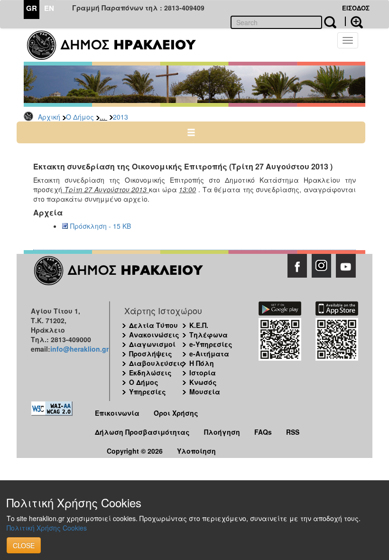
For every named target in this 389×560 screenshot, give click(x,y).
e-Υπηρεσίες (210, 344)
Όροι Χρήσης (176, 413)
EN (49, 8)
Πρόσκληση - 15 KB (100, 226)
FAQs (263, 432)
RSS (292, 432)
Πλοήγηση (222, 432)
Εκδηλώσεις (150, 372)
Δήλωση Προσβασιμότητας (142, 432)
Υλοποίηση (196, 451)
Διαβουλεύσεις (156, 363)
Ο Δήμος (80, 116)
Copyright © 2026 (135, 451)
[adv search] (354, 21)
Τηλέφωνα (208, 334)
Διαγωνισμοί (152, 344)
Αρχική (49, 116)
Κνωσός (203, 382)
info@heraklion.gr (79, 349)
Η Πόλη (201, 363)
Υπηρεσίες (147, 391)
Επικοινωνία (117, 413)
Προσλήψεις (150, 353)
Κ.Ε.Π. (198, 325)
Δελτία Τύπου (153, 325)
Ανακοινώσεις (154, 334)
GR (31, 8)
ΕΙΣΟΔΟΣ (356, 7)
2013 (120, 116)
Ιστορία (202, 372)
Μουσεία (204, 391)
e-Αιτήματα (209, 353)
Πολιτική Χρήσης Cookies (47, 527)
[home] (117, 45)
